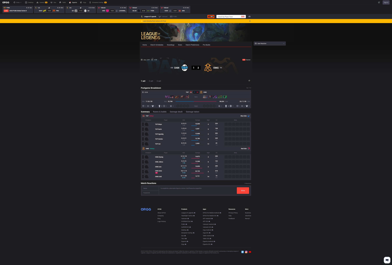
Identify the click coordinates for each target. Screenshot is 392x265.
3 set (159, 81)
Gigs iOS (205, 233)
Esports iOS (206, 244)
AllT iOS (205, 221)
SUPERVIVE (185, 227)
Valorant (184, 218)
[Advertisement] (196, 52)
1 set (143, 81)
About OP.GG (162, 213)
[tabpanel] (196, 146)
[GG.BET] (210, 16)
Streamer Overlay (186, 233)
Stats (18, 2)
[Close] (250, 21)
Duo (182, 236)
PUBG (183, 224)
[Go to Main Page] (6, 2)
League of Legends (187, 213)
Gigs (182, 244)
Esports (183, 241)
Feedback (232, 218)
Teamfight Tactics (187, 216)
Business (248, 213)
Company (161, 216)
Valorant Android (208, 224)
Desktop (184, 230)
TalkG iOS (206, 238)
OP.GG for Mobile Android (211, 213)
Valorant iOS (207, 227)
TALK (183, 238)
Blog (159, 218)
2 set (151, 81)
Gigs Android (207, 230)
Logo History (162, 221)
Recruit (247, 218)
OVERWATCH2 (186, 221)
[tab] (146, 111)
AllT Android (207, 218)
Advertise (248, 216)
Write (243, 190)
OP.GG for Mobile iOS (209, 216)
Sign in (386, 2)
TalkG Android (207, 236)
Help (230, 216)
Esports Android (208, 241)
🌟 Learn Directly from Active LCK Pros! (153, 21)
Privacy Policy (233, 213)
